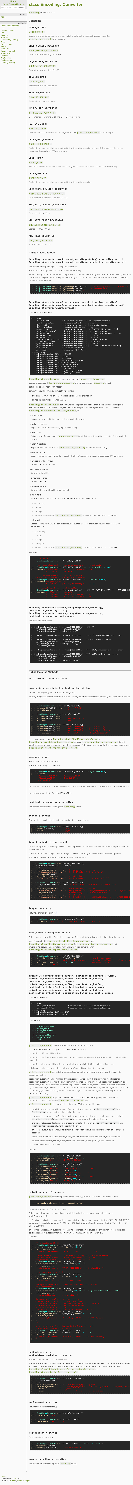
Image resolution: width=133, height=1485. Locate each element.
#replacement (6, 58)
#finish (3, 42)
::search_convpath (8, 30)
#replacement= (6, 60)
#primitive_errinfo (7, 53)
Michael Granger (23, 1481)
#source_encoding (8, 63)
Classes (12, 4)
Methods (20, 4)
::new (3, 28)
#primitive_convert (8, 51)
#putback (4, 56)
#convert (4, 35)
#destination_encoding (9, 40)
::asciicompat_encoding (10, 26)
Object (3, 17)
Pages (5, 4)
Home (13, 1)
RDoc (14, 1479)
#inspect (4, 46)
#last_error (5, 49)
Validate (4, 1477)
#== (2, 33)
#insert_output (6, 44)
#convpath (5, 37)
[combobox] (13, 7)
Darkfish (12, 1481)
